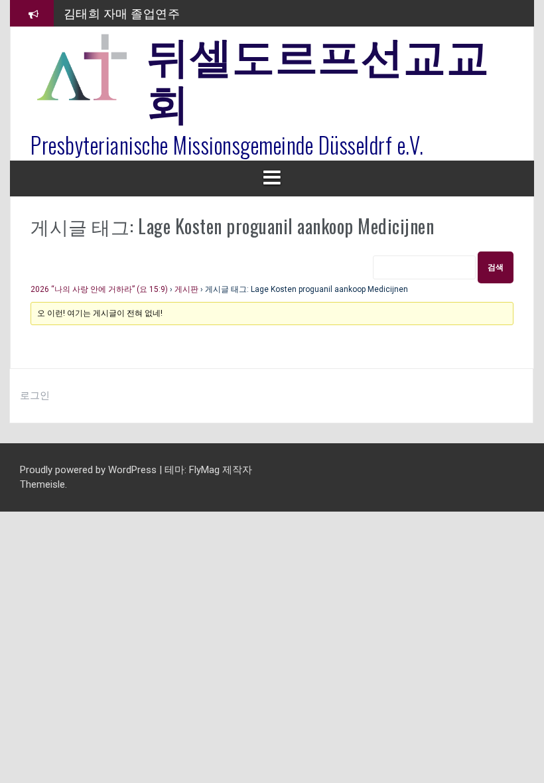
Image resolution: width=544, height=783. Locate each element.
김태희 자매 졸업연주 (122, 12)
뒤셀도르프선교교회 (318, 76)
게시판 (186, 289)
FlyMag (204, 470)
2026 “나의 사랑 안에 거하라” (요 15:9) (99, 289)
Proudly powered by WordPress (89, 470)
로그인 (35, 395)
